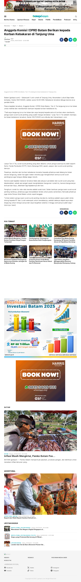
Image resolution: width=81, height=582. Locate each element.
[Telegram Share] (70, 40)
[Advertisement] (40, 281)
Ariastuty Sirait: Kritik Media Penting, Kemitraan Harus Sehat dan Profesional (40, 261)
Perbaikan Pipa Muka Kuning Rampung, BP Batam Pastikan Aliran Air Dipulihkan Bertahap (64, 240)
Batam (6, 454)
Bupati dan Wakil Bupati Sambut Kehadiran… (20, 518)
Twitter (32, 567)
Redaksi (31, 557)
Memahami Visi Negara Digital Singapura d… (27, 529)
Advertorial (8, 516)
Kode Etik (7, 560)
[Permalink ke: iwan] (7, 40)
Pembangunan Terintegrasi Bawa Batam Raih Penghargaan (40, 239)
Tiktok (31, 570)
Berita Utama (15, 527)
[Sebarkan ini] (62, 40)
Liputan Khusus (25, 527)
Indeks (6, 557)
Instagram (56, 567)
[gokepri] (40, 16)
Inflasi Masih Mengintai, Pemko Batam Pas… (29, 456)
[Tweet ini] (66, 40)
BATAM (7, 407)
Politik (33, 535)
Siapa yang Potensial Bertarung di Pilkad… (27, 537)
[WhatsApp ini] (75, 40)
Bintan (15, 516)
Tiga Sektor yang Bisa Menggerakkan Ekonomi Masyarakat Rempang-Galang (64, 261)
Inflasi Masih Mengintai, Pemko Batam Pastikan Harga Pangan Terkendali (15, 240)
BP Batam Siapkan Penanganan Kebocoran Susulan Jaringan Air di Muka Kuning (15, 261)
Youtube (9, 570)
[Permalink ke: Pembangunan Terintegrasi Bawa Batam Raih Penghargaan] (40, 230)
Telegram (56, 570)
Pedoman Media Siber (59, 557)
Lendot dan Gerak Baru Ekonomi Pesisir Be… (28, 545)
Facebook (9, 567)
